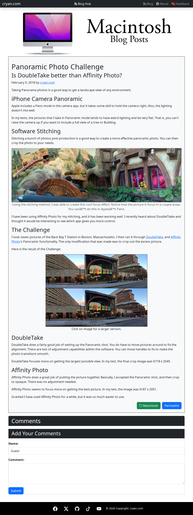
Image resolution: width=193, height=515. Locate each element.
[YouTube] (99, 508)
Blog (149, 4)
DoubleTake (154, 237)
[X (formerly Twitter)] (66, 508)
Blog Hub (84, 4)
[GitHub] (77, 508)
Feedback (182, 4)
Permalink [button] (172, 406)
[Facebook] (55, 508)
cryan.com (11, 3)
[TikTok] (88, 508)
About (163, 4)
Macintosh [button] (150, 406)
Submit (16, 491)
